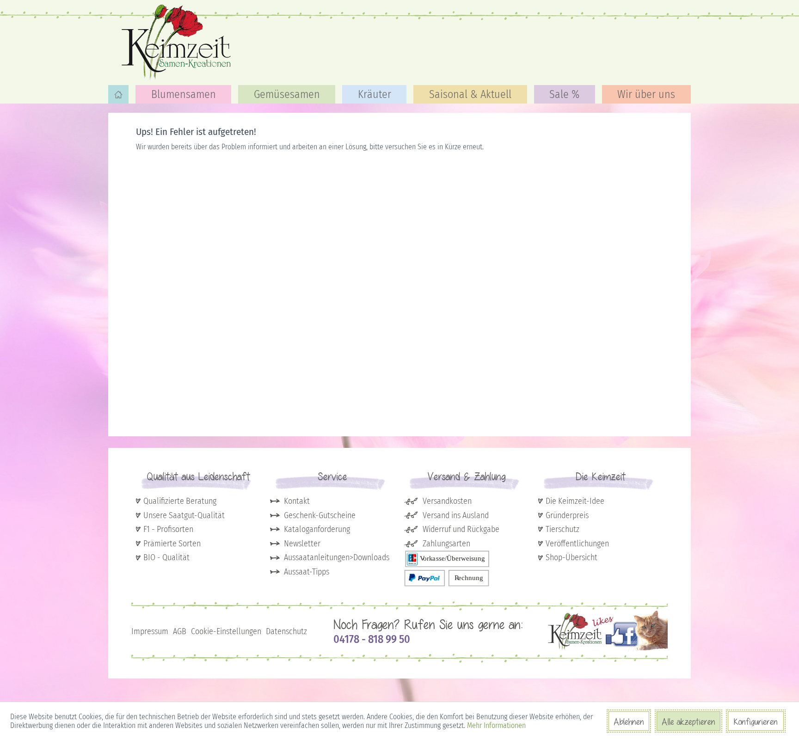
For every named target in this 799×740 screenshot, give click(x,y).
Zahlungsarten (446, 543)
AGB (179, 631)
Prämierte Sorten (172, 543)
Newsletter (302, 543)
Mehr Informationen (496, 725)
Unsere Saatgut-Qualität (184, 515)
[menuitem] (118, 94)
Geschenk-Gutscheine (320, 515)
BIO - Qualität (166, 557)
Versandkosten (447, 501)
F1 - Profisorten (168, 529)
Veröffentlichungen (577, 543)
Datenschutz (286, 631)
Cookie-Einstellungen (226, 631)
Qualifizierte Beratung (179, 501)
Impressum (149, 631)
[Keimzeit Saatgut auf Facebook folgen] (608, 650)
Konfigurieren (756, 721)
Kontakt (297, 501)
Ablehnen (629, 721)
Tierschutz (562, 529)
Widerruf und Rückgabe (461, 529)
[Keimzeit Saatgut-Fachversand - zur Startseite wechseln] (177, 41)
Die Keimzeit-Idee (575, 501)
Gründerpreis (567, 515)
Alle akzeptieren (688, 721)
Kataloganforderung (317, 529)
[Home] (118, 94)
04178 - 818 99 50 (371, 639)
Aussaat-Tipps (306, 572)
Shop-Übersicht (571, 557)
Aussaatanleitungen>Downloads (336, 557)
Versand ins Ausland (456, 515)
